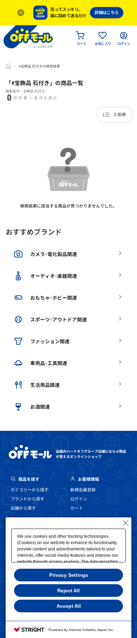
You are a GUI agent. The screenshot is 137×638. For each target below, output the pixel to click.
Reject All (68, 590)
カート (76, 508)
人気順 (119, 114)
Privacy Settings (68, 575)
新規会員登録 (83, 490)
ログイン (78, 499)
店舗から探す (23, 508)
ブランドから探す (27, 499)
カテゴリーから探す (29, 490)
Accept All (69, 606)
